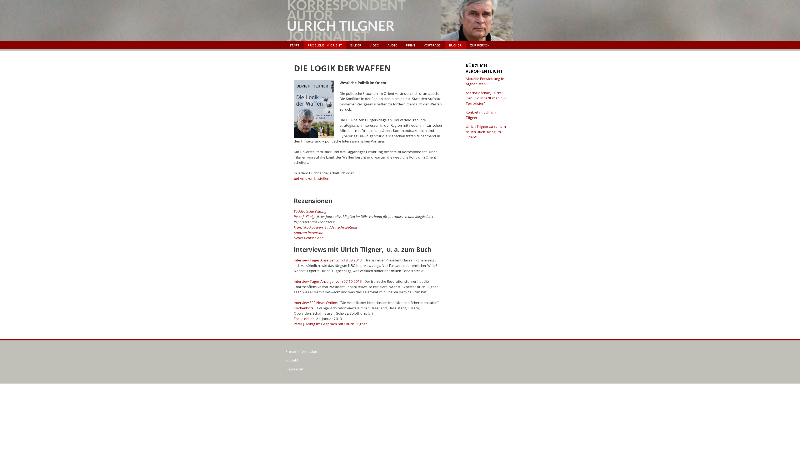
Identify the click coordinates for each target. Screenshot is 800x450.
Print (410, 45)
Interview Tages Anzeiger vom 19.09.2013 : (329, 260)
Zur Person (480, 45)
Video (374, 45)
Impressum (294, 369)
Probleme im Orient (325, 45)
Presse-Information (301, 351)
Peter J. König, (304, 216)
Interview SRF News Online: (316, 302)
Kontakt (291, 360)
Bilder (355, 45)
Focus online (304, 318)
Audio (393, 45)
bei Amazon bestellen (311, 178)
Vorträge (432, 45)
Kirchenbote (304, 308)
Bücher (455, 45)
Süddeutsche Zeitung (310, 211)
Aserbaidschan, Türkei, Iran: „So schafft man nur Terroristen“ (486, 98)
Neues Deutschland (309, 237)
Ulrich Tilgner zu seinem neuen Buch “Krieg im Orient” (486, 131)
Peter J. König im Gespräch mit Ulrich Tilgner (330, 323)
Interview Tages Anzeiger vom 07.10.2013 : (329, 281)
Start (294, 45)
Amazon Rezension (308, 232)
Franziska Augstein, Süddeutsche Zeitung (325, 227)
